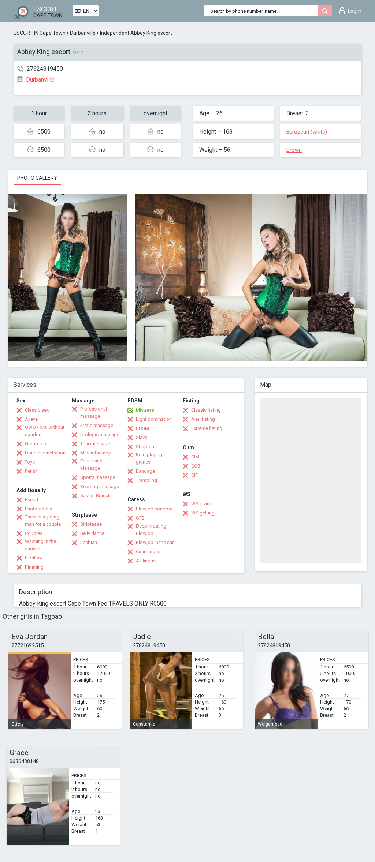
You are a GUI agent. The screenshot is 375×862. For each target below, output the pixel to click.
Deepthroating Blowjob (151, 529)
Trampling (146, 480)
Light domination (154, 419)
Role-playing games (149, 458)
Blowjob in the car (155, 542)
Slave (141, 437)
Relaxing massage (99, 486)
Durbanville (83, 33)
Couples (33, 533)
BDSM (142, 428)
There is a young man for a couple (43, 520)
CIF (194, 475)
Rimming (34, 567)
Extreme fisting (206, 428)
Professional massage (93, 412)
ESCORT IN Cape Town (40, 33)
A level (32, 419)
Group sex (36, 443)
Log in (354, 11)
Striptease (91, 524)
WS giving (201, 503)
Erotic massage (96, 425)
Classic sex (37, 410)
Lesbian (88, 542)
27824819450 (45, 68)
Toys (30, 462)
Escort (31, 499)
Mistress (145, 410)
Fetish (31, 471)
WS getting (203, 513)
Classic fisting (206, 410)
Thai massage (95, 443)
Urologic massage (99, 434)
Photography (38, 508)
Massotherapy (95, 453)
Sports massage (97, 477)
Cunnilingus (148, 551)
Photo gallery (37, 178)
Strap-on (145, 446)
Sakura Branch (95, 495)
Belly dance (92, 533)
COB (195, 466)
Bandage (145, 471)
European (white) (306, 131)
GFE (140, 518)
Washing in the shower (40, 545)
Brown (294, 150)
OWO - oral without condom (44, 430)
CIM (195, 457)
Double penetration (45, 453)
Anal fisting (203, 419)
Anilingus (146, 560)
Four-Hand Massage (91, 464)
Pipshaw (34, 558)
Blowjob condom (154, 508)
